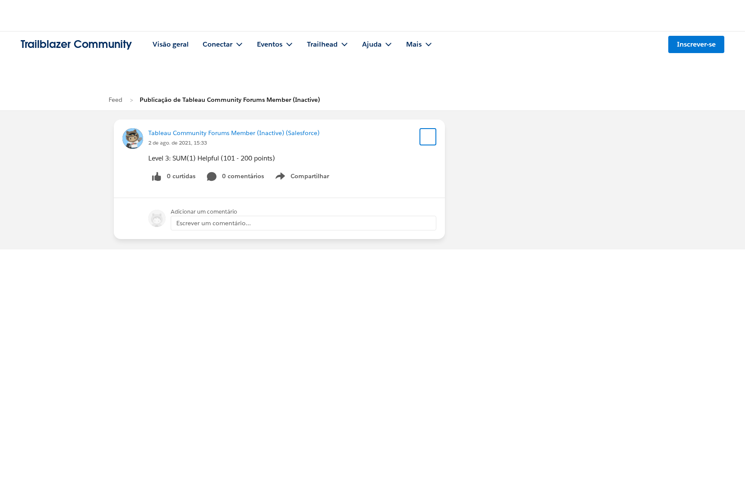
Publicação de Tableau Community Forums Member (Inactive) (230, 100)
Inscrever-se (696, 44)
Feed (115, 100)
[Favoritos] (428, 137)
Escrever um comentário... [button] (213, 223)
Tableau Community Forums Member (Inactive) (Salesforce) (233, 133)
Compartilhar (310, 177)
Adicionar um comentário (204, 211)
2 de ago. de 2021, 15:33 (177, 142)
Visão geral (171, 44)
